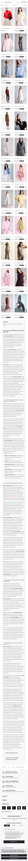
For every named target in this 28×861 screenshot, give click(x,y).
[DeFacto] (7, 2)
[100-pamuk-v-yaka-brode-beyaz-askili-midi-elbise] (21, 95)
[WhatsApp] (4, 807)
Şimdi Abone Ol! (14, 841)
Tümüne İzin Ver (14, 858)
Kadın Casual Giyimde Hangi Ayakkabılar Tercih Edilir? (12, 758)
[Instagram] (19, 807)
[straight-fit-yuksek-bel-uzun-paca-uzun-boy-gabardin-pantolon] (21, 42)
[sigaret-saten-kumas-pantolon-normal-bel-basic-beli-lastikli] (7, 95)
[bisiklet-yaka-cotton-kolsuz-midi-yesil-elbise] (21, 225)
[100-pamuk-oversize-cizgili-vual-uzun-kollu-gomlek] (21, 199)
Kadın (7, 825)
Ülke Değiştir (7, 811)
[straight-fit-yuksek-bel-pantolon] (21, 303)
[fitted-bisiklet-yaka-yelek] (21, 277)
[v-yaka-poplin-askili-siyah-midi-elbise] (21, 121)
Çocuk (21, 825)
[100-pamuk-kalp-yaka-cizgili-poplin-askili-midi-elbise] (7, 68)
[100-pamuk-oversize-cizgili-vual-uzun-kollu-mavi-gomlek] (21, 68)
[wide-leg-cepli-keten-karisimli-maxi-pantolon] (7, 251)
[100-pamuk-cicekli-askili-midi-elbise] (21, 173)
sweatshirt (7, 600)
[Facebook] (9, 807)
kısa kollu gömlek (13, 496)
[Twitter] (14, 807)
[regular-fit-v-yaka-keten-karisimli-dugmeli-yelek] (21, 251)
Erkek (14, 825)
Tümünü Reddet (14, 855)
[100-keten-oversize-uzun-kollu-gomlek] (21, 16)
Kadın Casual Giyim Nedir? (12, 752)
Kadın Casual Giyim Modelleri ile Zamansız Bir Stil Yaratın (12, 324)
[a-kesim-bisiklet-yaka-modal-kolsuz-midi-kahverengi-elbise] (7, 303)
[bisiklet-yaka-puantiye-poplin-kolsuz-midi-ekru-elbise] (7, 147)
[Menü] (2, 2)
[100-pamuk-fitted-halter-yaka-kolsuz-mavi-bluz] (7, 173)
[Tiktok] (24, 807)
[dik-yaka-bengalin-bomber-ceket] (7, 16)
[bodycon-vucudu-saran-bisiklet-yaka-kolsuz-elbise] (7, 121)
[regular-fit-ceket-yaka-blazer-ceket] (21, 147)
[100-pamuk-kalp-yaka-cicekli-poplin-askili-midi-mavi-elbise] (7, 199)
